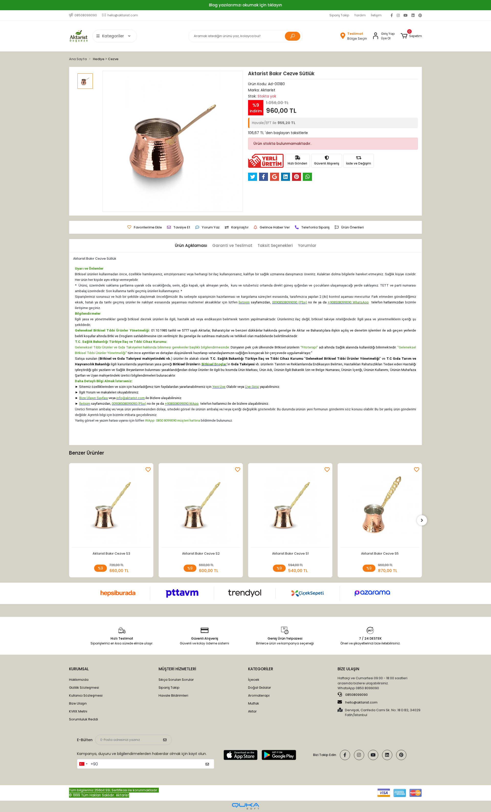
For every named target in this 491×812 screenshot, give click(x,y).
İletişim (376, 15)
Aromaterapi (259, 695)
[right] (422, 520)
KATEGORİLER (260, 669)
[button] (411, 36)
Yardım (360, 15)
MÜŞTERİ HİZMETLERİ (177, 669)
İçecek (253, 679)
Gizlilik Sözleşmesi (84, 687)
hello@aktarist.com (361, 702)
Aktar (252, 711)
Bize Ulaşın (78, 703)
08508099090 (356, 694)
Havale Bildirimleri (173, 695)
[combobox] (83, 764)
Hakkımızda (78, 679)
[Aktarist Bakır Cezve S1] (290, 506)
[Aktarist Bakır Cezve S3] (111, 506)
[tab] (191, 245)
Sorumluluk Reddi (83, 719)
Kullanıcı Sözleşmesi (86, 695)
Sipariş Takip (339, 15)
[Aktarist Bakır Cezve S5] (379, 506)
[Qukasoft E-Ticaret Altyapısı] (245, 806)
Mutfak (253, 703)
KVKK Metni (78, 711)
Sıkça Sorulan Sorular (176, 679)
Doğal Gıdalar (259, 687)
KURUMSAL (79, 669)
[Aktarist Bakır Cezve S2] (200, 506)
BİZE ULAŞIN (348, 669)
